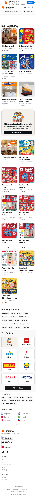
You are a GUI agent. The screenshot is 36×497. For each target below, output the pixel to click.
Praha (3, 397)
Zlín (3, 403)
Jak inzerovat (5, 477)
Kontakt (3, 462)
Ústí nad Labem (27, 400)
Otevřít (30, 2)
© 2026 (18, 486)
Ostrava (15, 397)
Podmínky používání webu (18, 491)
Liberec (4, 400)
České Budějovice (14, 400)
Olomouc (29, 397)
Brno (9, 397)
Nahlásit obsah (6, 464)
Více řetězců (18, 388)
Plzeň (22, 397)
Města (3, 467)
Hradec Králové (11, 403)
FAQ (2, 459)
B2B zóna (4, 480)
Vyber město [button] (30, 11)
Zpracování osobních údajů (18, 494)
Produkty (4, 470)
